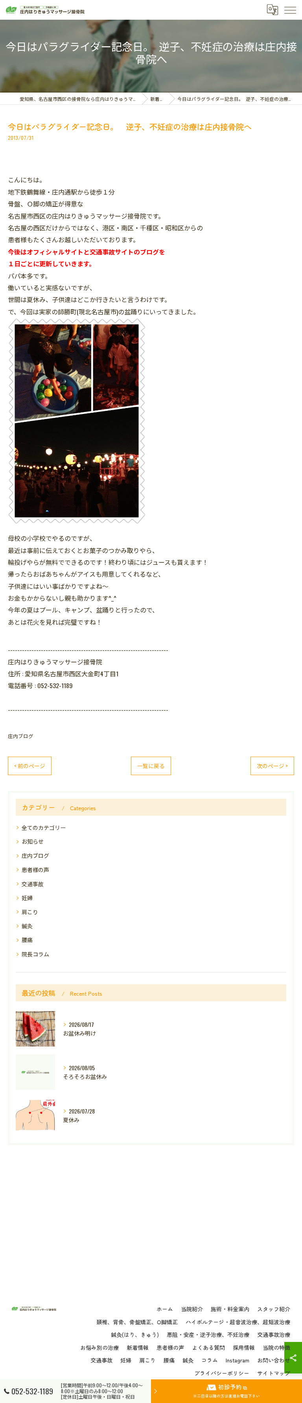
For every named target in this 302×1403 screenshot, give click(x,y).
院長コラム (35, 954)
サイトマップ (273, 1373)
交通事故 (33, 884)
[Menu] (290, 10)
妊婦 (27, 897)
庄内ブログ (20, 736)
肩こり (30, 911)
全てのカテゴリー (44, 827)
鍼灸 (27, 926)
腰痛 (27, 939)
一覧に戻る (151, 766)
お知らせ (33, 841)
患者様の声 (35, 869)
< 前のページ (29, 766)
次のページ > (272, 766)
